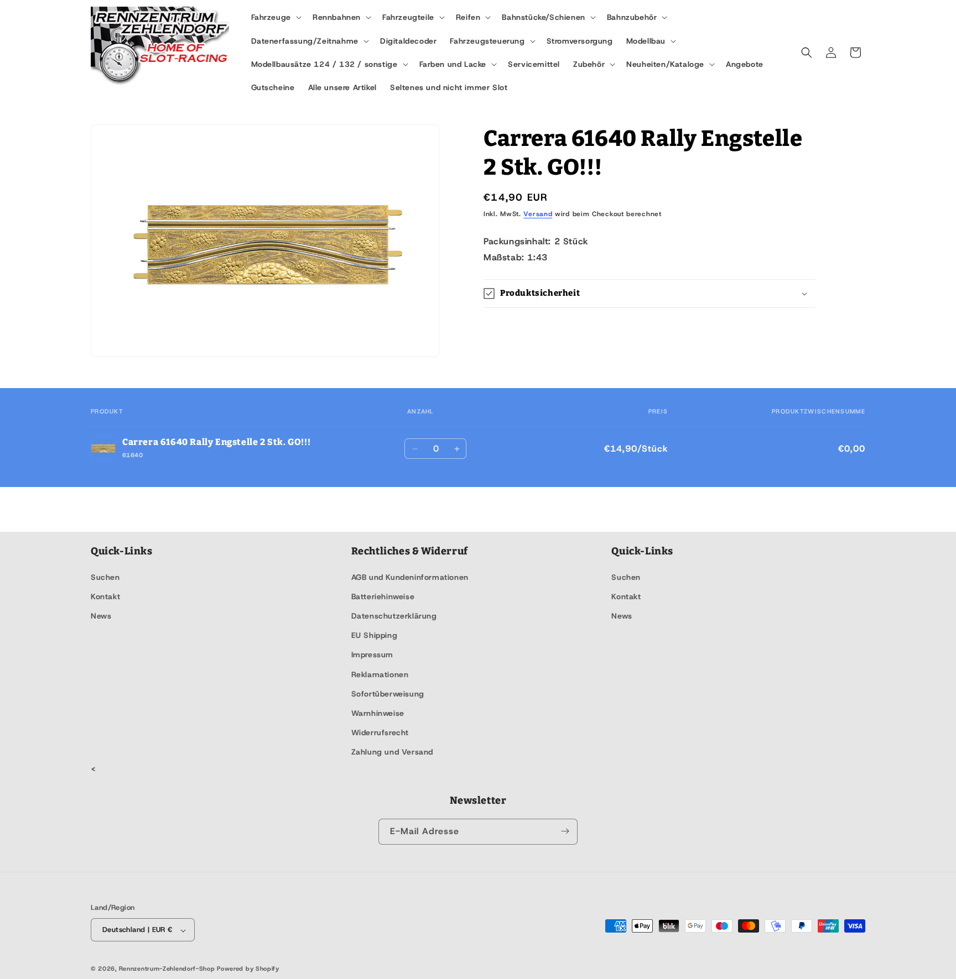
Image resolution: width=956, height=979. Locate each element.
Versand (537, 214)
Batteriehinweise (383, 596)
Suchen (105, 577)
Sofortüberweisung (387, 693)
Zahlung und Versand (392, 752)
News (101, 615)
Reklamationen (380, 674)
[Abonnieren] (565, 831)
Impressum (372, 654)
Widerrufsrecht (380, 732)
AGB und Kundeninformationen (410, 577)
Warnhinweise (377, 713)
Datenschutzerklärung (394, 615)
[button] (275, 17)
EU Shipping (374, 635)
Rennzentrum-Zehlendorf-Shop (168, 969)
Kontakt (105, 596)
